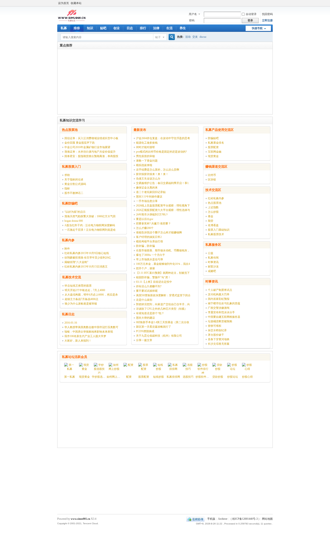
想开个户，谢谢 (145, 268)
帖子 (158, 37)
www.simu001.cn (80, 518)
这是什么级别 (144, 299)
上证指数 (213, 207)
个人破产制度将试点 (220, 290)
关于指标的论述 (73, 179)
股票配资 (213, 147)
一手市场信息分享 (147, 201)
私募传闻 (213, 257)
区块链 (212, 179)
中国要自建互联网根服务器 (224, 316)
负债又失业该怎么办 (148, 178)
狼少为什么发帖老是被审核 (81, 303)
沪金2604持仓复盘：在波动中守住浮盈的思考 (163, 138)
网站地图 (267, 518)
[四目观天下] (71, 21)
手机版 (211, 518)
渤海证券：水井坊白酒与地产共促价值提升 (90, 151)
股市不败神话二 (73, 193)
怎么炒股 (213, 211)
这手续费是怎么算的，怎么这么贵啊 (157, 169)
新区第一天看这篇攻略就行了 (153, 326)
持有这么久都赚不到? (148, 286)
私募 (64, 28)
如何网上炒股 (115, 376)
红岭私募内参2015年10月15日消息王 (86, 266)
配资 (129, 376)
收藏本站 (76, 3)
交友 (195, 36)
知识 (90, 28)
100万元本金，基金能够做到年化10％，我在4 (163, 263)
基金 (210, 216)
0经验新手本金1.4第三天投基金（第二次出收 (162, 322)
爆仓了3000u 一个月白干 (150, 254)
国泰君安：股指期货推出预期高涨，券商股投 (91, 156)
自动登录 (251, 14)
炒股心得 (247, 376)
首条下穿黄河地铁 (218, 339)
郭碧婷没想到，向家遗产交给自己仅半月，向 (163, 304)
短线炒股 (158, 376)
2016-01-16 (70, 322)
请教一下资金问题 (147, 160)
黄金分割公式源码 (75, 184)
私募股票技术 (216, 234)
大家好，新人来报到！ (77, 340)
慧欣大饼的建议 (145, 317)
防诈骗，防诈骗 (145, 246)
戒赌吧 (212, 271)
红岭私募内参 (216, 198)
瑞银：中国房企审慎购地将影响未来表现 (88, 331)
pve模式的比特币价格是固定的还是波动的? (161, 151)
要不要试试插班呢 (147, 290)
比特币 (212, 175)
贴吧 (103, 28)
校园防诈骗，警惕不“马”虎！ (153, 277)
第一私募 (69, 376)
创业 (116, 28)
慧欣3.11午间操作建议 (149, 196)
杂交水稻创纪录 (217, 330)
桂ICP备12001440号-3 (245, 518)
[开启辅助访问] (272, 3)
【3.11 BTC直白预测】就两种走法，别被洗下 (163, 272)
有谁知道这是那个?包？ (150, 313)
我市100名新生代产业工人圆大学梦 (85, 336)
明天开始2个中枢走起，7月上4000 (85, 290)
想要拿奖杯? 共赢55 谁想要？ (153, 223)
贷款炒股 (217, 376)
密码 (191, 20)
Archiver (222, 518)
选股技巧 (188, 376)
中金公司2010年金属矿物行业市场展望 (87, 147)
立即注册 (267, 20)
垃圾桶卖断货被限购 (220, 321)
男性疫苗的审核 (145, 156)
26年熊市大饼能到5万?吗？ (152, 214)
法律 (156, 28)
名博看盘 (213, 225)
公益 (210, 253)
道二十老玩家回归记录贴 (151, 192)
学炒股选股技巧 (101, 376)
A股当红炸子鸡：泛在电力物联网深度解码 (89, 225)
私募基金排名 (216, 142)
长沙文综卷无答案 (218, 343)
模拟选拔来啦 (144, 165)
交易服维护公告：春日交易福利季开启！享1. (162, 183)
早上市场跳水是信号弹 (149, 259)
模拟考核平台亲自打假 (149, 241)
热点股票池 (214, 202)
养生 (183, 28)
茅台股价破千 (216, 334)
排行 (143, 28)
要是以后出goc (144, 219)
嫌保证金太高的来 (147, 187)
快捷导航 (257, 28)
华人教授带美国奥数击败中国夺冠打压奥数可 (91, 327)
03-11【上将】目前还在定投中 (154, 281)
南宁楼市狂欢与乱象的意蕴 (224, 303)
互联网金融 (214, 151)
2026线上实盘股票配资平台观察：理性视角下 (163, 205)
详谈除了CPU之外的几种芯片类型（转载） (161, 308)
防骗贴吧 (213, 138)
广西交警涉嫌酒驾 (218, 307)
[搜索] (171, 37)
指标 (67, 188)
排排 (77, 28)
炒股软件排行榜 (205, 376)
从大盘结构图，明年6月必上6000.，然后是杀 (91, 294)
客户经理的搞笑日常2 (149, 237)
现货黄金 (213, 156)
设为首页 (63, 3)
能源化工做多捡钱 (147, 142)
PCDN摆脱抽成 (145, 331)
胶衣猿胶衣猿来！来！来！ (152, 174)
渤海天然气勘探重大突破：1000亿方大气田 (90, 216)
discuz (203, 36)
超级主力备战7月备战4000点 (81, 299)
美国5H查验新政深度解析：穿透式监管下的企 (163, 295)
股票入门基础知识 (218, 229)
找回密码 (267, 14)
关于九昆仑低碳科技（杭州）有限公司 (159, 335)
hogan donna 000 (73, 220)
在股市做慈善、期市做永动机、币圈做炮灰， (163, 250)
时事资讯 (213, 262)
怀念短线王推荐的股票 (78, 285)
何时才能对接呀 (145, 147)
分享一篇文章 (144, 340)
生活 (169, 28)
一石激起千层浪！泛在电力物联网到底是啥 (90, 229)
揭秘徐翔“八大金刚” (76, 262)
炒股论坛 (232, 376)
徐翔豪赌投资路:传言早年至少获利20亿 (87, 257)
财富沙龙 (213, 266)
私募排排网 (173, 376)
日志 (130, 28)
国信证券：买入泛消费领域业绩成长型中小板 (91, 138)
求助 (67, 175)
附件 (67, 248)
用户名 (193, 14)
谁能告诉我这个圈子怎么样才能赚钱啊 (159, 232)
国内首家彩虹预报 (218, 298)
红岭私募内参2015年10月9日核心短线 (86, 253)
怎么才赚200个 (145, 228)
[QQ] (195, 518)
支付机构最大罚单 (218, 294)
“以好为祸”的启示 (75, 211)
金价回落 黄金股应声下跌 (79, 142)
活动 (188, 36)
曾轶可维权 (214, 325)
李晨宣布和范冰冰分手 (221, 312)
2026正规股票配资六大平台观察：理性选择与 (163, 210)
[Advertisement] (165, 82)
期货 (210, 220)
